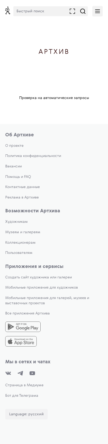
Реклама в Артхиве (22, 197)
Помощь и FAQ (18, 177)
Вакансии (13, 166)
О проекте (14, 146)
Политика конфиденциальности (33, 156)
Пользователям (19, 253)
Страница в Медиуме (24, 385)
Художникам (16, 222)
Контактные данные (22, 187)
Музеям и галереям (22, 232)
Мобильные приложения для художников (41, 287)
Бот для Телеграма (21, 396)
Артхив (54, 52)
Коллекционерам (20, 242)
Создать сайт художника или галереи (38, 277)
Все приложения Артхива (27, 313)
